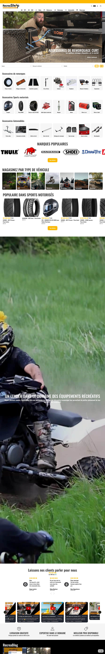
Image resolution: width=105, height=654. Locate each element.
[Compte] (97, 6)
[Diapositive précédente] (3, 1)
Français (14, 652)
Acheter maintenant (92, 57)
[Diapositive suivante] (100, 1)
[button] (94, 5)
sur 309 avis (52, 574)
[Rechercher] (91, 6)
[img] (52, 573)
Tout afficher (52, 160)
